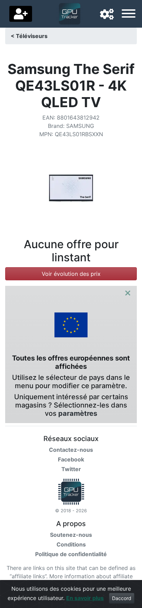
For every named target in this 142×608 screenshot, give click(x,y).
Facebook (71, 459)
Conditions (71, 544)
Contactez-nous (71, 449)
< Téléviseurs (29, 35)
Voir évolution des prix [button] (71, 273)
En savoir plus (85, 598)
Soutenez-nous (71, 534)
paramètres (77, 413)
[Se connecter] (20, 14)
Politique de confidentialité (71, 554)
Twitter (71, 469)
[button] (107, 14)
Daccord (121, 598)
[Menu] (128, 14)
